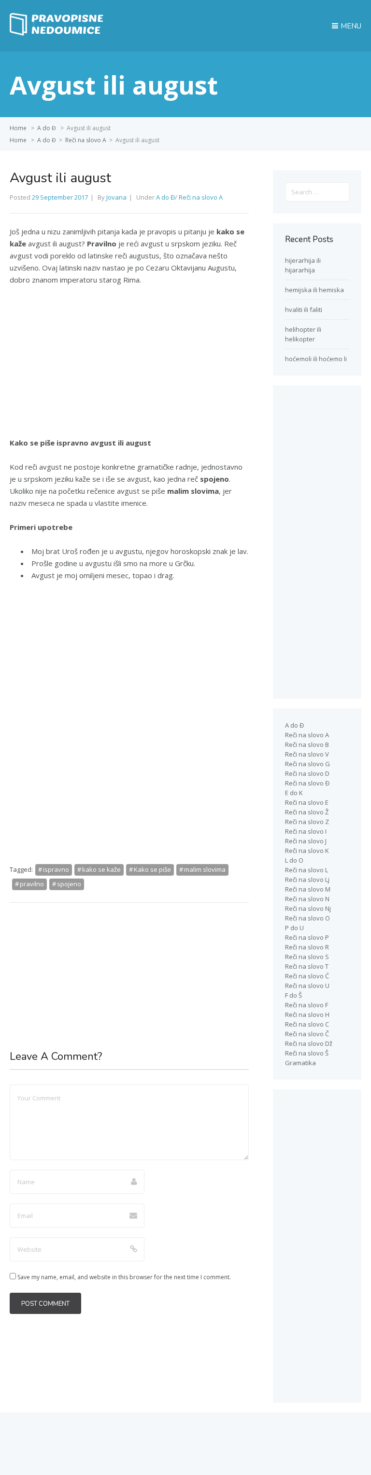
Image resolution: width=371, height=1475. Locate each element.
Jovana (116, 197)
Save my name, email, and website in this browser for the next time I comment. (124, 1277)
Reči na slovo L (306, 870)
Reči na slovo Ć (307, 976)
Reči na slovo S (307, 956)
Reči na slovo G (307, 763)
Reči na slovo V (307, 754)
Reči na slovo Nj (308, 908)
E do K (294, 792)
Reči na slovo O (307, 918)
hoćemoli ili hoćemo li (316, 358)
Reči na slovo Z (307, 821)
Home (18, 128)
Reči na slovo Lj (307, 879)
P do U (294, 927)
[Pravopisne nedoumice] (58, 33)
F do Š (293, 995)
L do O (294, 860)
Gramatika (300, 1062)
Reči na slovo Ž (306, 812)
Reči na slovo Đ (307, 783)
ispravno (56, 869)
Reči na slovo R (307, 947)
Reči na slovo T (306, 966)
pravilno (32, 884)
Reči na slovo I (306, 831)
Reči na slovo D (307, 773)
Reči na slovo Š (306, 1053)
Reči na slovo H (307, 1014)
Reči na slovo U (307, 985)
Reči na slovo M (307, 889)
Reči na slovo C (307, 1024)
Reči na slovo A (85, 140)
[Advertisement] (129, 365)
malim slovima (205, 869)
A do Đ (46, 128)
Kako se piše (152, 869)
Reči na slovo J (306, 841)
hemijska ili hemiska (314, 289)
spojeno (69, 884)
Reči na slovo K (307, 850)
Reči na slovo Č (307, 1033)
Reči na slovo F (306, 1005)
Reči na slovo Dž (308, 1043)
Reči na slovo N (307, 898)
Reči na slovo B (307, 744)
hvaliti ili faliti (303, 309)
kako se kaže (101, 869)
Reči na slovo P (307, 937)
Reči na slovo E (306, 802)
